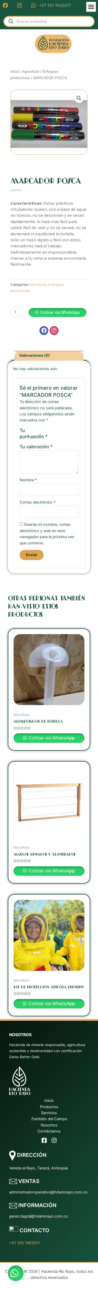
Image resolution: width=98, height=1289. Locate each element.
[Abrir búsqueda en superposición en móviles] (49, 21)
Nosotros (49, 1125)
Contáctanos (49, 1131)
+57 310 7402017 (24, 1243)
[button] (91, 7)
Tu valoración (36, 446)
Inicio (14, 71)
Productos (49, 1106)
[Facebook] (44, 1140)
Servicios (49, 1113)
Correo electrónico (37, 502)
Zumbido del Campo (49, 1119)
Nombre (28, 480)
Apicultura (30, 71)
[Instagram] (54, 1140)
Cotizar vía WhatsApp (60, 312)
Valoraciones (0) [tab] (34, 355)
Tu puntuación (34, 433)
